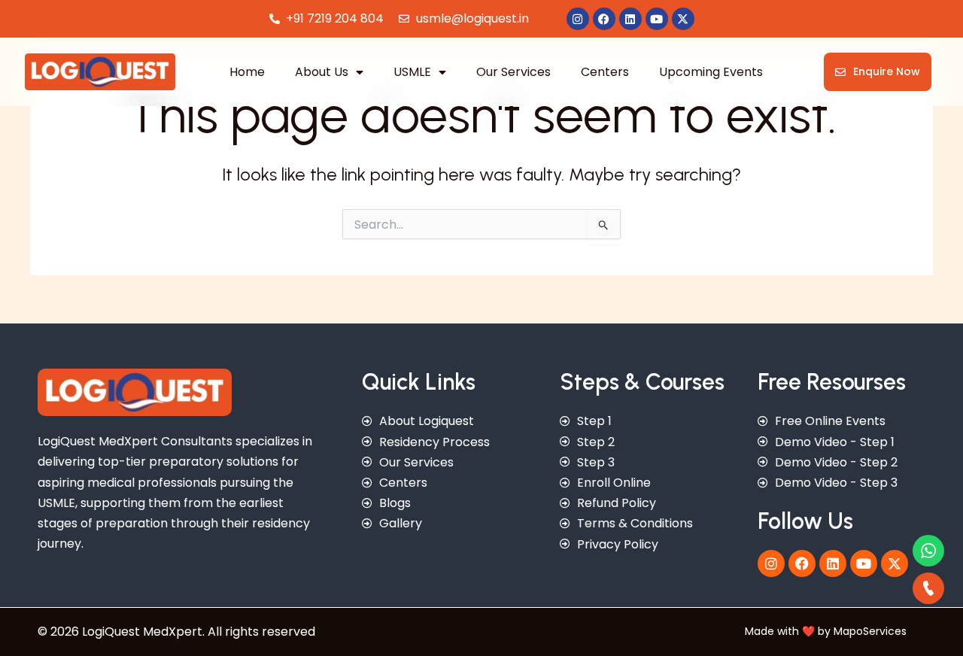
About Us (321, 71)
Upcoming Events (711, 71)
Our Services (513, 71)
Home (247, 71)
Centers (605, 71)
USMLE (412, 71)
